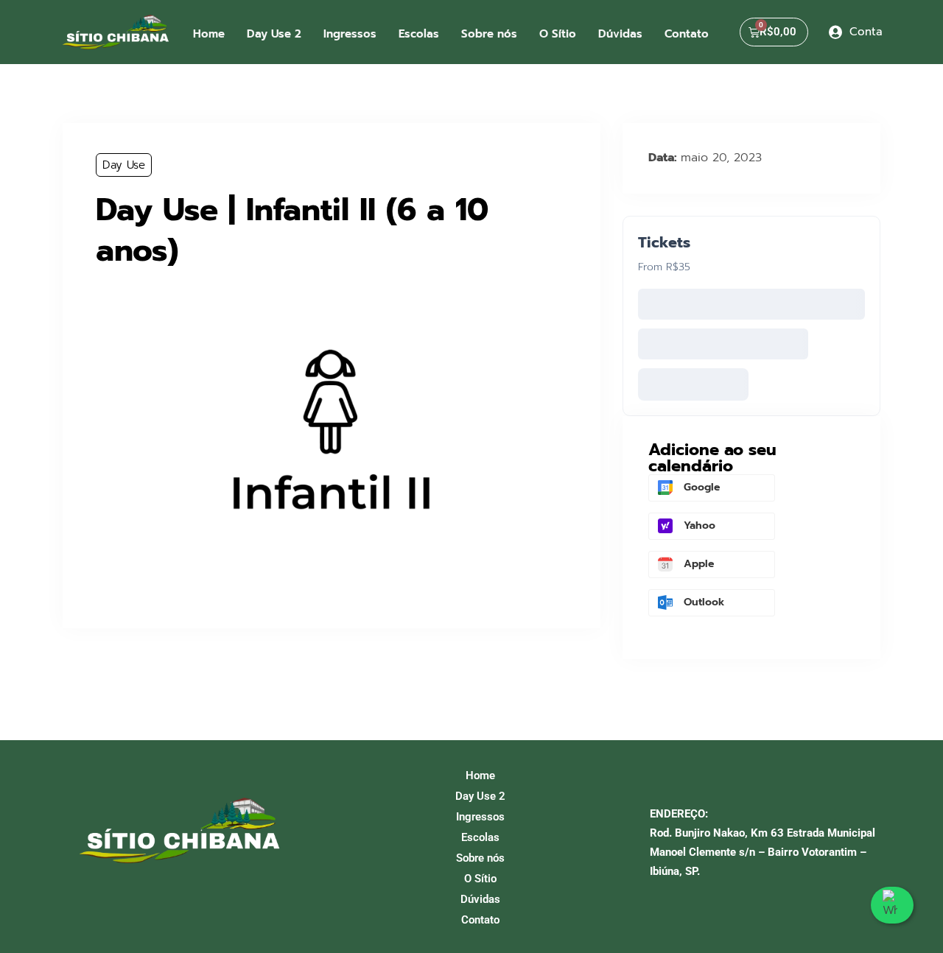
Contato (687, 34)
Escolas (419, 34)
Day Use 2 (274, 34)
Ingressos (349, 34)
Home (209, 34)
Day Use (123, 165)
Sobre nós (489, 34)
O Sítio (557, 34)
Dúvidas (620, 34)
